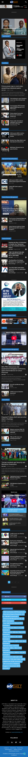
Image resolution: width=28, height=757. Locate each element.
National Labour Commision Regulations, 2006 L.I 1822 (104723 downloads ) (12, 648)
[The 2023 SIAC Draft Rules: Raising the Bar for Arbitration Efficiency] (4, 270)
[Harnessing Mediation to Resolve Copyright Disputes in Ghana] (5, 558)
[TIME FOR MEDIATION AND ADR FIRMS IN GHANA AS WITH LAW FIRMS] (4, 254)
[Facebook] (7, 742)
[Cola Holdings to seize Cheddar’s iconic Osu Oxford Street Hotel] (5, 100)
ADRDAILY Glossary (18, 749)
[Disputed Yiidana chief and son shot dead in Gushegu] (14, 409)
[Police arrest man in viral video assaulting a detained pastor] (14, 75)
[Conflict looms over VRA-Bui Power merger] (5, 535)
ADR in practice (5, 459)
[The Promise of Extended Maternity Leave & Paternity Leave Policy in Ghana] (4, 220)
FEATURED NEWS (5, 83)
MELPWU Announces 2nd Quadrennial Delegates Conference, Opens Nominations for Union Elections (13, 369)
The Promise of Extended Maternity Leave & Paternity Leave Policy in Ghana (17, 220)
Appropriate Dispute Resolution (4, 136)
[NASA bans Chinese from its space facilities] (5, 149)
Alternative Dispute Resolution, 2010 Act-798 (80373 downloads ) (13, 615)
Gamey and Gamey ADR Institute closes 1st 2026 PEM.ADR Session (13, 171)
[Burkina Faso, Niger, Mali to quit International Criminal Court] (5, 142)
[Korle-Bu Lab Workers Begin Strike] (5, 386)
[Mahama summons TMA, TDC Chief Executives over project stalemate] (5, 431)
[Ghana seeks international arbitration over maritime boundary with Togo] (5, 122)
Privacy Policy (20, 748)
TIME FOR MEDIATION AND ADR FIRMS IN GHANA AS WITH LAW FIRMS (16, 253)
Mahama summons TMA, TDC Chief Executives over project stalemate (17, 431)
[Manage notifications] (24, 753)
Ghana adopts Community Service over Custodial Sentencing (16, 115)
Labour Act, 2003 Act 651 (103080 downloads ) (12, 638)
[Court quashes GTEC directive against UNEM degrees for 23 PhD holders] (5, 107)
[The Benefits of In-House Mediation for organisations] (4, 262)
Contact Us (6, 748)
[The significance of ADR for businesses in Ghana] (5, 565)
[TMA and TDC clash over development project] (5, 438)
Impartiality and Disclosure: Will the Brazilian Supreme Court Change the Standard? (18, 572)
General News (4, 144)
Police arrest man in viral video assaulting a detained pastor (12, 87)
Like (24, 596)
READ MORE (7, 33)
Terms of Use (13, 748)
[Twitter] (16, 742)
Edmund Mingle (13, 213)
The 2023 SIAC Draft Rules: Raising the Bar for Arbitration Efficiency (17, 269)
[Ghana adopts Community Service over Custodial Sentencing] (5, 115)
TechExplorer (14, 755)
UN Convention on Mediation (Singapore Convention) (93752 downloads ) (11, 666)
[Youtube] (20, 742)
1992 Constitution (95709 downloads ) (14, 612)
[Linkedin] (12, 742)
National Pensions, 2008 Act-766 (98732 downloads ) (14, 654)
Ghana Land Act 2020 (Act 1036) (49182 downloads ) (14, 633)
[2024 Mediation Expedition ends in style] (5, 485)
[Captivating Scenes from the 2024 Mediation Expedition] (5, 478)
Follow (23, 599)
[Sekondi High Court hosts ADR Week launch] (5, 551)
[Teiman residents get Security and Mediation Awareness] (14, 454)
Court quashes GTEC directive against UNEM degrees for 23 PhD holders (17, 107)
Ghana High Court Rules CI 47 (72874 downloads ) (13, 629)
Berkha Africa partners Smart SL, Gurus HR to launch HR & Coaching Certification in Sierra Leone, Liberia (13, 210)
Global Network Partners (14, 751)
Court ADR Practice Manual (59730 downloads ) (12, 624)
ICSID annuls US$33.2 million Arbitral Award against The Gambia (17, 135)
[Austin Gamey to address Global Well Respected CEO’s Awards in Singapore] (4, 228)
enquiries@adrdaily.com (17, 732)
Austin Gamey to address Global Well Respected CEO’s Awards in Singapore (17, 228)
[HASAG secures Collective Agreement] (5, 393)
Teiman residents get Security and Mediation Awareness (13, 463)
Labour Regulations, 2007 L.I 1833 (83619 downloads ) (14, 642)
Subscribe (23, 602)
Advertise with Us (8, 749)
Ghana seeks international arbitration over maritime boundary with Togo (16, 122)
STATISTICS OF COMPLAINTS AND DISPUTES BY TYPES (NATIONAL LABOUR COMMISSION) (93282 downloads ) (13, 659)
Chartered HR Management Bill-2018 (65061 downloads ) (13, 620)
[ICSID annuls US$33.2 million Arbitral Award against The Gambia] (4, 181)
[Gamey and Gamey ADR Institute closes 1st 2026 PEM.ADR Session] (14, 169)
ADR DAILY (3, 90)
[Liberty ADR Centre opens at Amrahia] (4, 188)
